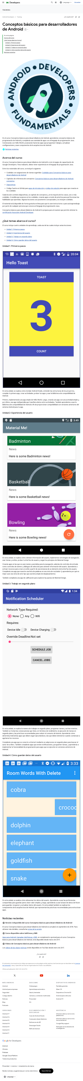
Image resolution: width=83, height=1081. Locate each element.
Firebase (5, 1052)
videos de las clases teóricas (16, 948)
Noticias (5, 999)
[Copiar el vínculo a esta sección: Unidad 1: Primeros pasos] (28, 246)
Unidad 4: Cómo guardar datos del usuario (21, 240)
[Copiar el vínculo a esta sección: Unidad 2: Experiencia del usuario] (35, 413)
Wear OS (59, 989)
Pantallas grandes (62, 986)
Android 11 (5, 1033)
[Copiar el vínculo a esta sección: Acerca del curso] (24, 158)
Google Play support (62, 1023)
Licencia (14, 1066)
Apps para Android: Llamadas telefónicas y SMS (19, 937)
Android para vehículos (63, 996)
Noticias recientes (12, 149)
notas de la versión (35, 929)
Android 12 (5, 1030)
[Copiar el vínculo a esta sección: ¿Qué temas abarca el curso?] (38, 221)
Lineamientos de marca (26, 1066)
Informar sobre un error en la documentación (65, 1019)
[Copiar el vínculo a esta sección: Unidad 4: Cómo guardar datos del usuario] (43, 755)
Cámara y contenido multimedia (39, 996)
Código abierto (7, 996)
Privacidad (32, 999)
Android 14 (6, 1023)
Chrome (5, 1049)
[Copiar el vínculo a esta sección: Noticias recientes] (25, 918)
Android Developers (8, 17)
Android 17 (5, 1014)
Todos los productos (9, 1059)
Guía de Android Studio (36, 1016)
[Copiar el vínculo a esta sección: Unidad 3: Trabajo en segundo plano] (37, 584)
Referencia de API (35, 1022)
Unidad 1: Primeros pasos (15, 229)
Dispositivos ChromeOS (63, 992)
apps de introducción (36, 188)
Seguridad (5, 992)
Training (6, 10)
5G (30, 1002)
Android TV (59, 999)
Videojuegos (33, 986)
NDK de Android (34, 1029)
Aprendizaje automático (37, 989)
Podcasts (5, 1005)
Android (5, 986)
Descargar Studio (34, 1025)
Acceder (77, 2)
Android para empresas (10, 989)
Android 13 (5, 1027)
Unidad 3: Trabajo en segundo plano (19, 237)
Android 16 (6, 1017)
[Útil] (76, 17)
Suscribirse (46, 1071)
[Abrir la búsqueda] (52, 2)
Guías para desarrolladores (38, 1019)
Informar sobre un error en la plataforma (65, 1014)
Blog (3, 1002)
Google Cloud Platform (10, 1056)
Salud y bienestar (34, 992)
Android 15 (5, 1020)
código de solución (52, 188)
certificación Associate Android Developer (17, 213)
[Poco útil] (79, 17)
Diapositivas (10, 185)
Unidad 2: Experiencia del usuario (18, 233)
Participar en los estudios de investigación (65, 1027)
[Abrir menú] (3, 2)
